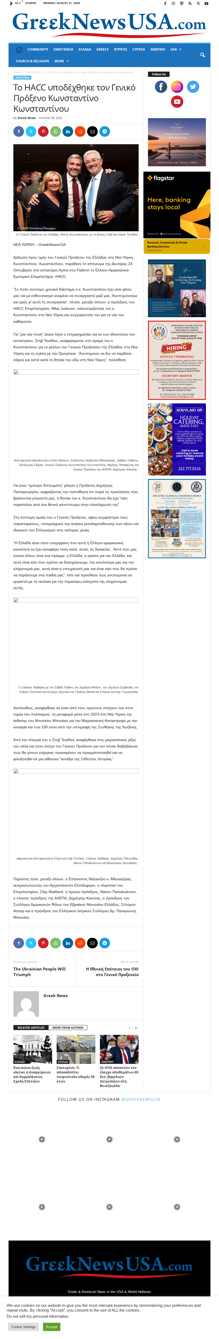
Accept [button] (51, 1327)
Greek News (27, 118)
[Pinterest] (43, 131)
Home (17, 72)
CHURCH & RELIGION (32, 61)
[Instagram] (173, 4)
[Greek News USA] (109, 25)
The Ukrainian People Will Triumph (39, 971)
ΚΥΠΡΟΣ (120, 49)
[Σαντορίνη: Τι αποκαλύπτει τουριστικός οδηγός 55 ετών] (76, 1049)
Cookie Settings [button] (23, 1327)
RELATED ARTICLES (31, 1028)
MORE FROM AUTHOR (67, 1028)
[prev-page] (129, 1028)
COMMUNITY (38, 49)
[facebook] (161, 87)
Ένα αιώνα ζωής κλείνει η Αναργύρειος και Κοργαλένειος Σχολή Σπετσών (32, 1074)
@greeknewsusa (141, 1099)
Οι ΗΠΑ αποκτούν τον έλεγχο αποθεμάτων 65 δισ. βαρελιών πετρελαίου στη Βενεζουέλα (119, 1076)
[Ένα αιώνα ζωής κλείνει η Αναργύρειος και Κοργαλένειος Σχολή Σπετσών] (32, 1049)
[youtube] (177, 102)
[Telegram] (104, 131)
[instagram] (177, 87)
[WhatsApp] (55, 131)
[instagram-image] (42, 1139)
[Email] (92, 131)
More (59, 61)
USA (173, 49)
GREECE (102, 49)
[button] (202, 55)
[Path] (181, 4)
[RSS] (190, 4)
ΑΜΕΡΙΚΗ (157, 49)
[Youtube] (206, 4)
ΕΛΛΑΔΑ (85, 49)
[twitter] (193, 87)
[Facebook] (165, 4)
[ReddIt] (80, 131)
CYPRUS (138, 49)
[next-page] (136, 1028)
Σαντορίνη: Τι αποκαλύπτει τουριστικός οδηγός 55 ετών (76, 1074)
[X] (198, 4)
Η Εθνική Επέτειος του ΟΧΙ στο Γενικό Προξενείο (112, 971)
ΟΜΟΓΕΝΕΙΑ (63, 49)
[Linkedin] (67, 131)
